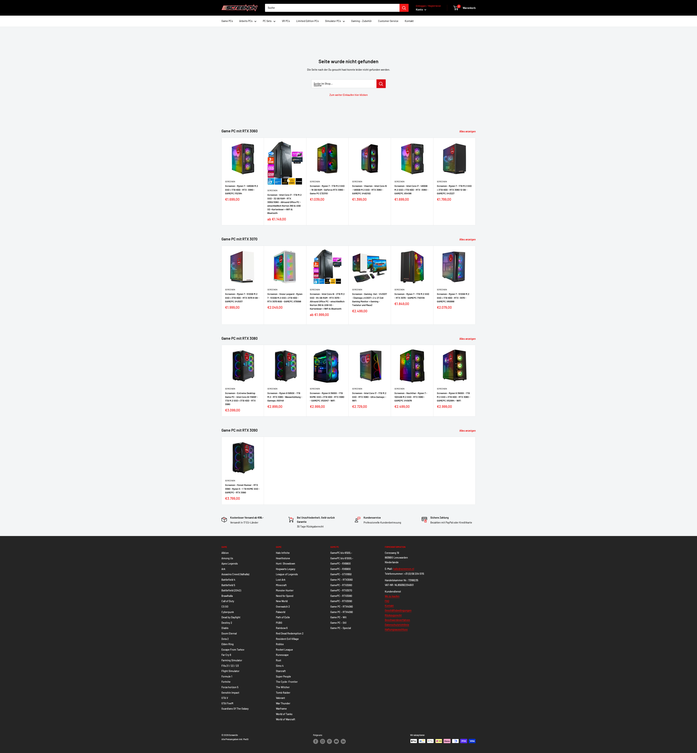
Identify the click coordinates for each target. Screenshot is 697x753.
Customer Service (388, 21)
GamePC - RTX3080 (341, 595)
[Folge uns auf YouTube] (336, 741)
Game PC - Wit (338, 617)
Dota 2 (225, 638)
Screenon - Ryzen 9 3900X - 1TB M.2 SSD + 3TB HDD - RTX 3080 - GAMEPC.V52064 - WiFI (453, 397)
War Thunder (283, 703)
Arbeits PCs (245, 21)
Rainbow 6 (282, 628)
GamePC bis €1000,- (341, 558)
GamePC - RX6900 (340, 569)
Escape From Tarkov (232, 649)
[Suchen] (404, 8)
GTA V (224, 697)
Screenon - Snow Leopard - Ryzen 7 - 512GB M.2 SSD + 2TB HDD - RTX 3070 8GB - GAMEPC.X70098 (284, 298)
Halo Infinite (283, 552)
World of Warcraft (285, 719)
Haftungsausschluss (396, 629)
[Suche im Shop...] (381, 83)
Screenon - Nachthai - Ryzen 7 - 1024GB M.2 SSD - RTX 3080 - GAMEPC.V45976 (410, 397)
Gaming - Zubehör (361, 21)
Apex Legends (229, 563)
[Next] (475, 181)
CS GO (224, 606)
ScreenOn (230, 181)
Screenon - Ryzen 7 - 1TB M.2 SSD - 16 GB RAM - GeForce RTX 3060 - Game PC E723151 (327, 189)
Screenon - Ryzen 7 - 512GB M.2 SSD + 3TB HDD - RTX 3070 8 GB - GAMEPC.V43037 (242, 298)
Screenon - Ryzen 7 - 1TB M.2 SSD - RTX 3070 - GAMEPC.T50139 (411, 296)
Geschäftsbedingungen (398, 610)
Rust (278, 660)
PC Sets (267, 21)
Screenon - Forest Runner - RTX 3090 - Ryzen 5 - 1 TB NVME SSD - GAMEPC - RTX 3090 (242, 489)
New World (282, 601)
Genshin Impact (230, 692)
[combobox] (332, 8)
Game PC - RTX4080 (341, 606)
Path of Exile (283, 617)
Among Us (227, 558)
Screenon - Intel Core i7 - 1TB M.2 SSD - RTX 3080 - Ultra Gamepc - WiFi (369, 397)
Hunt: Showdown (285, 563)
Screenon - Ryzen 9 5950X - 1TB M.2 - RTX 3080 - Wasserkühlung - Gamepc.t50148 (284, 397)
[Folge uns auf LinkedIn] (343, 741)
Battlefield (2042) (231, 590)
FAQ (387, 600)
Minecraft (281, 585)
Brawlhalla (227, 595)
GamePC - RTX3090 (341, 601)
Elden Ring (227, 644)
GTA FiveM (227, 703)
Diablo (225, 628)
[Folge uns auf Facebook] (315, 741)
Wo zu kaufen (392, 596)
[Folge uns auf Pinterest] (329, 741)
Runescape (282, 654)
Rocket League (284, 649)
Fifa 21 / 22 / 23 (230, 665)
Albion (225, 552)
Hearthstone (283, 558)
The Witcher (283, 687)
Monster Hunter (285, 590)
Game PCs (227, 21)
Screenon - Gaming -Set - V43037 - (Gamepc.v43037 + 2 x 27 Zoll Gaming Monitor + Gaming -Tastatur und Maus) (369, 299)
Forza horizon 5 (229, 687)
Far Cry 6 (226, 654)
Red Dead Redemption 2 (289, 633)
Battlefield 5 (228, 585)
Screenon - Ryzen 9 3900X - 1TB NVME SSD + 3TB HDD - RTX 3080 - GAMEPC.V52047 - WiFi (327, 397)
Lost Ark (280, 579)
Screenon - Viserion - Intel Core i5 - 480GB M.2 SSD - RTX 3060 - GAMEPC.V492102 (369, 189)
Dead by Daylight (230, 617)
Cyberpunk (227, 612)
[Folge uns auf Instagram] (322, 741)
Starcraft (281, 671)
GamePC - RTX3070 (341, 590)
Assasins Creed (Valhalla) (235, 574)
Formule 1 (226, 676)
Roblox (280, 644)
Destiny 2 (226, 622)
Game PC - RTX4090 (341, 612)
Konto (419, 9)
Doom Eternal (229, 633)
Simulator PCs (333, 21)
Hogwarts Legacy (285, 569)
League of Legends (287, 574)
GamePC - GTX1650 (341, 574)
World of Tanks (284, 714)
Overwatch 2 (283, 606)
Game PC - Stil (338, 622)
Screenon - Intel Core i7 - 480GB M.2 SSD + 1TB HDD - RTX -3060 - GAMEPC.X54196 (411, 189)
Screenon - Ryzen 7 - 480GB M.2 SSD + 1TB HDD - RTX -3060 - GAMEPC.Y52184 (241, 189)
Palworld (280, 612)
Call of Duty (227, 601)
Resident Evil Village (287, 638)
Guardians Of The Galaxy (235, 708)
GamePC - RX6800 (340, 563)
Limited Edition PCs (307, 21)
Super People (283, 676)
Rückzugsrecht (393, 615)
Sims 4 (280, 665)
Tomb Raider (283, 692)
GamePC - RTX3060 (341, 585)
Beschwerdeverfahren (397, 620)
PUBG (279, 622)
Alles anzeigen (467, 131)
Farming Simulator (231, 660)
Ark (223, 569)
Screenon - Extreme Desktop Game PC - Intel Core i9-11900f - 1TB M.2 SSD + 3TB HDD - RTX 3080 (241, 398)
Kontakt (409, 21)
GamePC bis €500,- (341, 552)
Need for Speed (284, 595)
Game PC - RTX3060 (341, 579)
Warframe (281, 708)
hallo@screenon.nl (403, 568)
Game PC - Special (340, 628)
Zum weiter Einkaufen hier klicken (348, 94)
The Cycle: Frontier (287, 681)
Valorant (280, 697)
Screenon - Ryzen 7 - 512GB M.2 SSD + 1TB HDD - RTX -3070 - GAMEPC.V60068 (453, 298)
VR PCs (286, 21)
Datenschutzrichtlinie (397, 624)
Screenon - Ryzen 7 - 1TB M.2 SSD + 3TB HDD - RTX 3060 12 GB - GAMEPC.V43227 (454, 189)
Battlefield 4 (228, 579)
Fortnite (226, 681)
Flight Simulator (230, 671)
